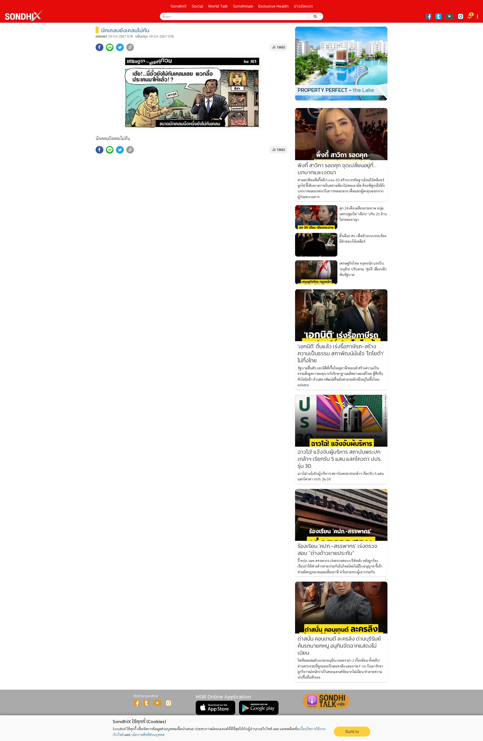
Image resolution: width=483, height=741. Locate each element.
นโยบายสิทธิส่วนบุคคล (148, 734)
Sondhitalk (243, 6)
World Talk (218, 6)
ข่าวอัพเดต (303, 6)
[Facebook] (429, 16)
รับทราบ (352, 731)
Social (197, 6)
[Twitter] (438, 16)
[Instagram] (461, 16)
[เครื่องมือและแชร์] (477, 16)
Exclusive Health (273, 6)
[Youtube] (449, 16)
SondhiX (179, 6)
